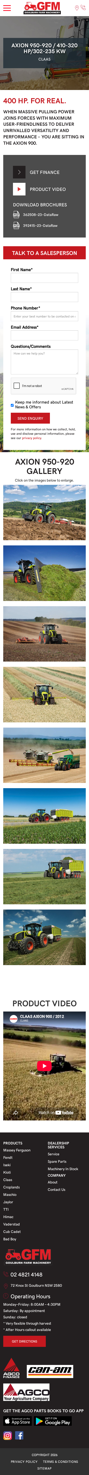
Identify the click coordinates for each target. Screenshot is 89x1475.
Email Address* (24, 326)
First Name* (22, 269)
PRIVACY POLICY (24, 1461)
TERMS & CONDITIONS (60, 1461)
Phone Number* (25, 307)
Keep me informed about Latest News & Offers (44, 404)
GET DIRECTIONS (24, 1341)
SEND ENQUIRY (30, 418)
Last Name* (21, 288)
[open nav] (7, 8)
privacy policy (31, 438)
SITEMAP (44, 1468)
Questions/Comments (31, 346)
